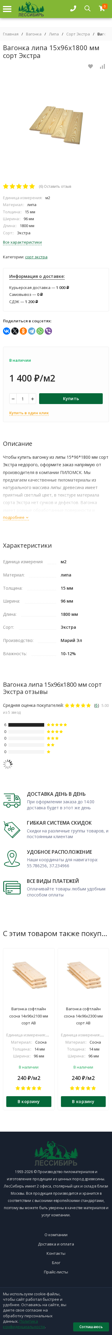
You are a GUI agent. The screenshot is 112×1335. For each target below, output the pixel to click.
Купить (71, 398)
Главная (11, 34)
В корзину (29, 1101)
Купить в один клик (29, 412)
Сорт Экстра (78, 34)
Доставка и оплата (56, 1244)
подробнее (14, 517)
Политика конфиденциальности (24, 1323)
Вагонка (34, 34)
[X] (15, 331)
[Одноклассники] (23, 331)
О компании (56, 1234)
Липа (54, 34)
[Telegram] (31, 331)
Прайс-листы (56, 1272)
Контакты (56, 1253)
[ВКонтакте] (6, 331)
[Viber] (48, 331)
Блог (56, 1262)
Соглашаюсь (91, 1326)
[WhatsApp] (40, 331)
